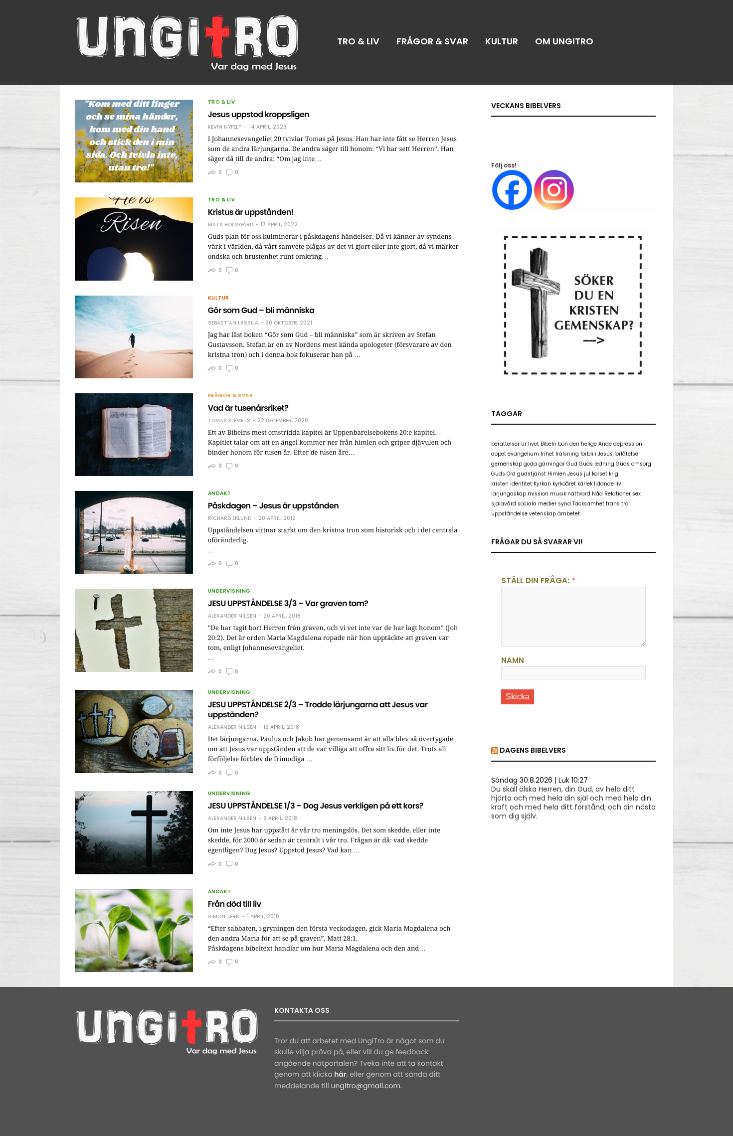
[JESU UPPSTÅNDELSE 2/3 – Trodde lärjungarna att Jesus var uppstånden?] (134, 731)
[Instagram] (554, 190)
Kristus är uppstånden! (251, 212)
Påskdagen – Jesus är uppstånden (273, 505)
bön (563, 444)
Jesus (574, 474)
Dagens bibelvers (533, 750)
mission (538, 493)
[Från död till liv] (134, 930)
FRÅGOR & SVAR (432, 41)
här (340, 1074)
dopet (498, 454)
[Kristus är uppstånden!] (134, 238)
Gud (571, 464)
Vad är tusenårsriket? (248, 408)
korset (599, 474)
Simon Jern (224, 916)
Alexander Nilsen (232, 616)
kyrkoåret (564, 483)
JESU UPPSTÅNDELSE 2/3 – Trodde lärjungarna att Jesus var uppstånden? (318, 709)
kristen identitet (511, 483)
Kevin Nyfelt (225, 127)
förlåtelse (626, 454)
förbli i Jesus (596, 454)
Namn (512, 660)
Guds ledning (596, 464)
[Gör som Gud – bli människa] (134, 337)
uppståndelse (509, 513)
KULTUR (501, 41)
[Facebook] (512, 190)
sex (636, 493)
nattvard (578, 493)
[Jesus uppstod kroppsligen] (134, 141)
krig (613, 474)
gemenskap (506, 464)
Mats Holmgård (230, 224)
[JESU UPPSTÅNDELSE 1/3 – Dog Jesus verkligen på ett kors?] (134, 832)
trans (613, 503)
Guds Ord (503, 474)
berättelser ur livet (515, 444)
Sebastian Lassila (233, 323)
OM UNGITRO (564, 41)
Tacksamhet (588, 503)
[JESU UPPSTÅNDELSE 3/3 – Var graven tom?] (134, 630)
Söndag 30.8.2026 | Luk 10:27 (539, 780)
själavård (503, 503)
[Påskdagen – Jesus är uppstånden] (134, 532)
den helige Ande (590, 444)
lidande (604, 483)
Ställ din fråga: (535, 580)
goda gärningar (544, 464)
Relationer (617, 493)
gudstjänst (531, 474)
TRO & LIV (358, 41)
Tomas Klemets (229, 420)
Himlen (557, 474)
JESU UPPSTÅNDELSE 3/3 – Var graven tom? (288, 603)
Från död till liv (234, 904)
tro (624, 503)
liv (618, 483)
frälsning (567, 454)
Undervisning (229, 591)
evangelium (523, 454)
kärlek (584, 483)
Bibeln (548, 444)
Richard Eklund (229, 518)
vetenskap (542, 513)
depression (627, 444)
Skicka (518, 696)
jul (587, 474)
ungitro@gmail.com (365, 1086)
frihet (547, 454)
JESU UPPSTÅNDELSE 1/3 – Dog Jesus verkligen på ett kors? (315, 805)
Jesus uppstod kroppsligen (259, 114)
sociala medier (537, 503)
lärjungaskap (508, 493)
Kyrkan (542, 483)
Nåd (597, 493)
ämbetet (568, 513)
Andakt (219, 493)
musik (558, 493)
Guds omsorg (633, 464)
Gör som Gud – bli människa (261, 310)
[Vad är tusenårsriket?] (134, 434)
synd (564, 503)
